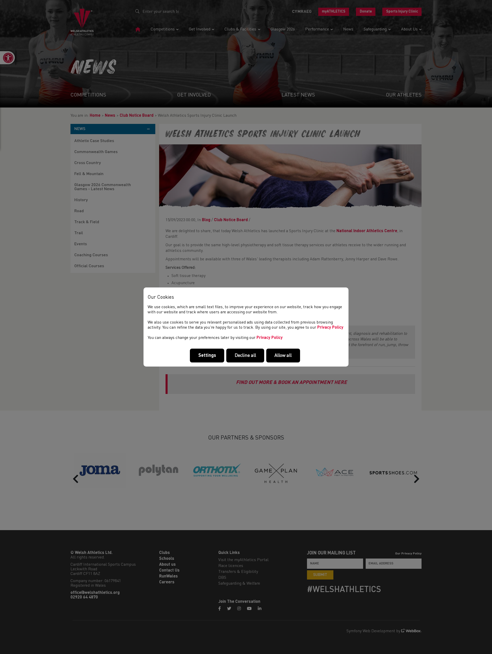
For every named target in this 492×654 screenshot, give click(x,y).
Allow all (283, 355)
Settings (207, 355)
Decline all (245, 355)
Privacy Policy (330, 328)
